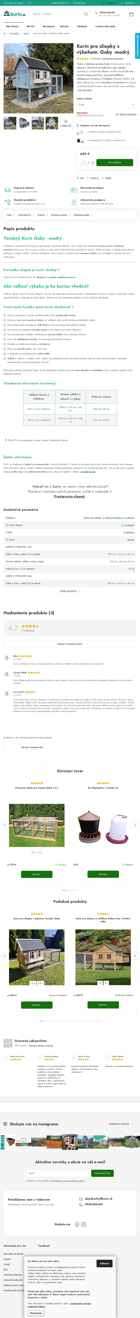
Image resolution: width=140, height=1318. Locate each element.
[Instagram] (83, 1224)
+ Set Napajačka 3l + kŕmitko (106, 140)
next (135, 825)
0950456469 (79, 3)
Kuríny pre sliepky (92, 517)
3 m (40, 852)
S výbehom (129, 532)
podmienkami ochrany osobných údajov (68, 1180)
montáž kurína (88, 471)
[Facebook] (77, 1224)
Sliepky (130, 539)
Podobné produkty (81, 214)
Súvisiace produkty (59, 214)
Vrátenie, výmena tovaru (14, 1285)
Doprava (7, 1259)
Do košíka (114, 162)
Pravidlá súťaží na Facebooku (16, 1290)
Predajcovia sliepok (70, 496)
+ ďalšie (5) (65, 125)
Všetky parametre (68, 590)
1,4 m (32, 983)
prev (5, 825)
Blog (6, 1269)
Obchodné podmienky (13, 1279)
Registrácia (129, 3)
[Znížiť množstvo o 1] (83, 162)
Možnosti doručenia (128, 114)
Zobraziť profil (119, 1124)
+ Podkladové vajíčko (104, 131)
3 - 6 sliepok (128, 525)
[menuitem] (14, 26)
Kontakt (7, 1264)
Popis (9, 214)
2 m (34, 852)
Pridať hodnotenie (70, 644)
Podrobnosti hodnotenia (113, 58)
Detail (37, 874)
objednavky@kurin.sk (60, 3)
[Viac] (128, 26)
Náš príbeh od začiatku (13, 3)
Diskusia (41, 214)
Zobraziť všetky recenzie (41, 1045)
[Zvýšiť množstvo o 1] (92, 162)
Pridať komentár (32, 747)
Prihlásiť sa (102, 1173)
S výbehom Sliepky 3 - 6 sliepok (118, 517)
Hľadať (86, 14)
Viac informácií (84, 90)
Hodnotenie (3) (24, 214)
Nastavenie (36, 1313)
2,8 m (40, 983)
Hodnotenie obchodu (13, 1274)
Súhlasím (104, 1263)
